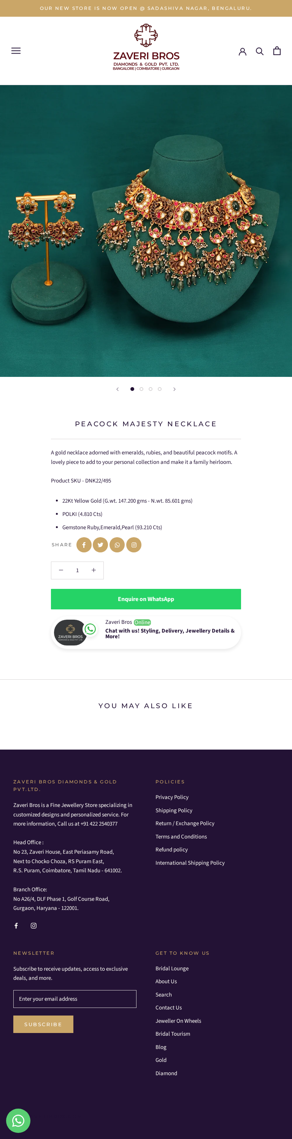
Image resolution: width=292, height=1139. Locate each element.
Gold (161, 1060)
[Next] (174, 389)
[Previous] (117, 389)
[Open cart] (277, 50)
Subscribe (43, 1024)
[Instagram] (33, 925)
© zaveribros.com (50, 1116)
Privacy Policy (172, 797)
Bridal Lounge (172, 969)
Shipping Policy (174, 811)
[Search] (260, 51)
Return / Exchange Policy (185, 823)
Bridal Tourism (173, 1034)
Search (164, 995)
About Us (166, 982)
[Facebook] (16, 925)
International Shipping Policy (190, 863)
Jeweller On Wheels (178, 1021)
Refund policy (172, 850)
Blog (161, 1047)
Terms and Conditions (181, 837)
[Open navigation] (16, 50)
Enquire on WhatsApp (146, 599)
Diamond (166, 1073)
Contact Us (169, 1008)
